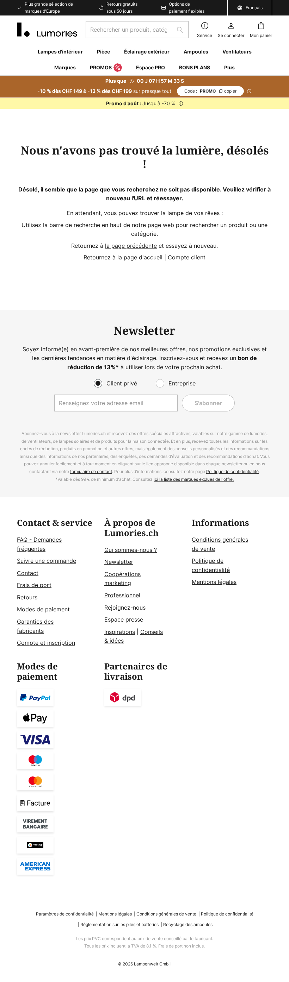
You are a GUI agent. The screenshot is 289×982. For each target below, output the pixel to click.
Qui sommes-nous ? (130, 550)
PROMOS (101, 67)
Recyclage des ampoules (188, 924)
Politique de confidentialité (232, 471)
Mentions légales (214, 582)
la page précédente (131, 246)
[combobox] (137, 29)
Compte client (186, 257)
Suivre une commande (46, 561)
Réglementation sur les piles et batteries (119, 924)
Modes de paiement (43, 609)
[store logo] (47, 30)
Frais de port (34, 585)
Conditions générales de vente (166, 914)
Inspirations (119, 632)
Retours (27, 597)
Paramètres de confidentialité (65, 914)
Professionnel (122, 595)
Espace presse (123, 619)
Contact (27, 573)
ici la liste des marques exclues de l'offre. (194, 479)
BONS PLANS (194, 67)
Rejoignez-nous (125, 607)
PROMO (210, 91)
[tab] (57, 583)
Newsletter (118, 562)
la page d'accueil (139, 257)
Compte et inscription (46, 643)
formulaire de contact (91, 471)
